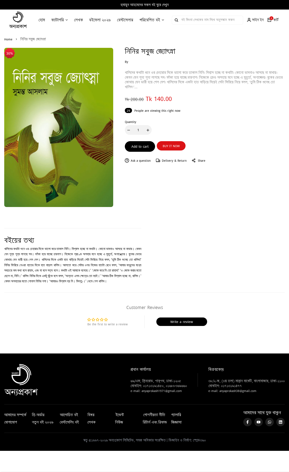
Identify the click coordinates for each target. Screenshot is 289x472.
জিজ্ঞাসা (176, 422)
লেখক (91, 422)
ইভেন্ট (120, 415)
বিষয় (91, 415)
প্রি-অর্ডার (38, 415)
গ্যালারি (176, 415)
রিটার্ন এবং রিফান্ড (155, 422)
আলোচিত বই (69, 415)
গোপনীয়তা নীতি (154, 415)
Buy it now (171, 146)
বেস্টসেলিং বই (69, 422)
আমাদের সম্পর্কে (15, 415)
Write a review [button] (181, 321)
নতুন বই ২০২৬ (42, 422)
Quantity (130, 121)
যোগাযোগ (10, 422)
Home (8, 39)
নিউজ (119, 422)
